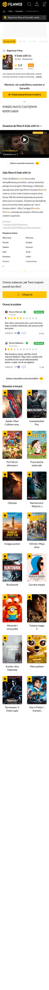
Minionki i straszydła (12, 627)
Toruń (28, 252)
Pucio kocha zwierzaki (36, 464)
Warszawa (7, 238)
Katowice (6, 256)
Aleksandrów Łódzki (34, 271)
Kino (10, 11)
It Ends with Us (23, 55)
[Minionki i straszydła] (12, 608)
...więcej (38, 77)
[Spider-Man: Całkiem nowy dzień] (12, 404)
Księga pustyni (12, 543)
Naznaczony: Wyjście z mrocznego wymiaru (37, 504)
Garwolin (19, 11)
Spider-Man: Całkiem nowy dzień (12, 423)
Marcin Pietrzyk (15, 312)
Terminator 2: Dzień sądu (12, 709)
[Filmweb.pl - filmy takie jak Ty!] (12, 4)
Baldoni (42, 189)
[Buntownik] (12, 567)
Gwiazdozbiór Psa (36, 423)
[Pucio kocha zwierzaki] (37, 445)
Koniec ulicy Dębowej (12, 668)
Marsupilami (37, 666)
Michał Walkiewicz (17, 343)
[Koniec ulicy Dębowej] (12, 649)
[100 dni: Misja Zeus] (37, 526)
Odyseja (12, 502)
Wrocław (29, 238)
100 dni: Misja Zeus (36, 545)
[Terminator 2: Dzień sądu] (12, 690)
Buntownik (12, 584)
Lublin (28, 256)
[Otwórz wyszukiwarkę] (29, 4)
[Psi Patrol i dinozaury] (12, 445)
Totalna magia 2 (36, 627)
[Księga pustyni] (12, 526)
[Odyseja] (12, 486)
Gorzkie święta (37, 584)
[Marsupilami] (37, 649)
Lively (21, 178)
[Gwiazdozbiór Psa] (37, 404)
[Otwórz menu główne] (44, 4)
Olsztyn (6, 261)
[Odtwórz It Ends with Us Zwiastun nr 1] (8, 62)
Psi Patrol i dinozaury (12, 464)
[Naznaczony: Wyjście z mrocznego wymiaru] (37, 486)
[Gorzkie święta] (37, 567)
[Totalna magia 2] (37, 608)
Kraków (29, 242)
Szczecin (29, 247)
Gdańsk (6, 247)
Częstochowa (31, 261)
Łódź (4, 252)
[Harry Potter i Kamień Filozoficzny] (37, 690)
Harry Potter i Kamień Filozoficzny (36, 709)
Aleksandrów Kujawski (12, 271)
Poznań (6, 242)
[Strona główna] (4, 11)
